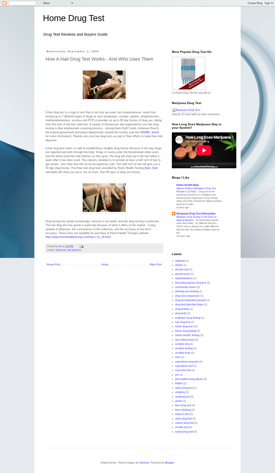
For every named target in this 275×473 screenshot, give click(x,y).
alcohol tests (182, 274)
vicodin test (181, 427)
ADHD (179, 265)
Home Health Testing (187, 335)
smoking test (182, 396)
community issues (185, 287)
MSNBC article (150, 132)
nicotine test (182, 344)
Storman (144, 462)
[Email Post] (81, 246)
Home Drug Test (73, 18)
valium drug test (184, 422)
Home (104, 264)
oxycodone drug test (187, 361)
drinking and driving (186, 291)
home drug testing (185, 330)
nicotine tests (182, 352)
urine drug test (183, 418)
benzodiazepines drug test (190, 282)
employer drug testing (187, 317)
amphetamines (183, 278)
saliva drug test (184, 387)
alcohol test (181, 269)
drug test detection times (189, 304)
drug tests (60, 250)
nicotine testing (184, 348)
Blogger (169, 462)
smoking (180, 392)
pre (177, 374)
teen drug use (183, 405)
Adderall (180, 260)
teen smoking (183, 409)
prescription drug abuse (189, 379)
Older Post (156, 264)
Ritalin (179, 383)
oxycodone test (184, 365)
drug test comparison (187, 295)
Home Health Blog (187, 185)
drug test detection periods (190, 300)
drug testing (182, 309)
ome (177, 357)
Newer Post (53, 264)
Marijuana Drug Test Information (195, 213)
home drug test (183, 326)
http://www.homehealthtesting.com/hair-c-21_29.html (78, 237)
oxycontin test (183, 370)
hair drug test (74, 250)
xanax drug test (184, 431)
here (148, 168)
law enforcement (184, 339)
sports (178, 401)
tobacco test (182, 414)
